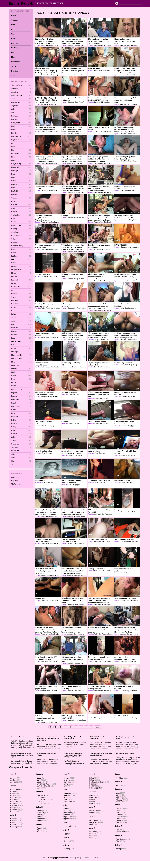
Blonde (21, 157)
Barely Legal (21, 123)
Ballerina (13, 791)
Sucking (14, 48)
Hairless (66, 809)
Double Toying (42, 799)
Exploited (40, 821)
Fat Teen (21, 256)
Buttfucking (21, 191)
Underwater (120, 832)
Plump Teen (21, 406)
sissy (80, 217)
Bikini (21, 147)
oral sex (86, 134)
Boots (12, 807)
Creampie (21, 229)
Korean (21, 331)
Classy (21, 208)
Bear (53, 661)
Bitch (21, 150)
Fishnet (39, 832)
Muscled (92, 803)
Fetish (21, 263)
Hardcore (44, 190)
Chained (13, 821)
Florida (21, 273)
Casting (21, 201)
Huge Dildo (67, 817)
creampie (85, 217)
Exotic (39, 817)
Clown (21, 218)
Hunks (60, 104)
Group (139, 247)
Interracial (133, 45)
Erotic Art (40, 813)
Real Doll (21, 423)
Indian (21, 314)
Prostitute (119, 778)
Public (21, 420)
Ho (21, 311)
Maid (91, 795)
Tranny (118, 820)
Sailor (21, 437)
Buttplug (21, 194)
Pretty (21, 413)
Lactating (66, 849)
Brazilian (13, 809)
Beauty (13, 797)
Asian (21, 109)
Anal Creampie (21, 95)
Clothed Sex (21, 215)
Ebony (39, 811)
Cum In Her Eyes (43, 786)
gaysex (113, 310)
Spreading (120, 799)
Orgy (96, 249)
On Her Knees (21, 389)
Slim (21, 464)
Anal (21, 99)
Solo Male (124, 161)
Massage (21, 352)
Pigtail (21, 403)
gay (78, 394)
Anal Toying (21, 102)
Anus (13, 75)
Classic (13, 825)
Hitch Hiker (67, 813)
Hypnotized (67, 819)
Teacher (119, 808)
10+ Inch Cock (21, 85)
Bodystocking (21, 164)
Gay (55, 45)
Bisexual (13, 805)
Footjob (21, 276)
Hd (64, 811)
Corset (39, 780)
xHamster (64, 394)
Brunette (13, 811)
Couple (39, 782)
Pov (12, 52)
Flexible (66, 778)
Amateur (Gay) (100, 398)
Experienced (42, 819)
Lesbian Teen (21, 341)
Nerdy (21, 375)
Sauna (21, 440)
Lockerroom (94, 786)
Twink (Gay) (73, 423)
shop (59, 249)
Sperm (118, 797)
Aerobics (21, 88)
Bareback (71, 102)
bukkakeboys (138, 220)
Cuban (21, 239)
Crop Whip (21, 232)
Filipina (39, 830)
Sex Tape (21, 447)
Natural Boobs (95, 811)
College (134, 161)
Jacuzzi (21, 317)
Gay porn (14, 481)
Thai (117, 812)
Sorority (119, 795)
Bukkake (21, 184)
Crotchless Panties (44, 784)
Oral (91, 824)
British (21, 181)
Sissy (13, 34)
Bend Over (14, 801)
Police (21, 410)
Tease (118, 810)
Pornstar (60, 163)
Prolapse (21, 416)
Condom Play (21, 225)
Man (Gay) (72, 394)
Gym (65, 799)
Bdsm (12, 795)
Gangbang (67, 793)
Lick (21, 345)
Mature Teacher (21, 358)
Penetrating (21, 399)
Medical (92, 799)
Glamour (66, 795)
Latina (91, 780)
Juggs (65, 834)
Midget (92, 801)
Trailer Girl (120, 818)
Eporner (38, 45)
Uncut (57, 600)
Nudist (91, 813)
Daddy (103, 718)
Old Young (93, 820)
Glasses (21, 293)
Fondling (66, 780)
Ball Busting (15, 789)
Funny (65, 784)
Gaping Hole (21, 287)
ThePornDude (16, 484)
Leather (21, 334)
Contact (87, 858)
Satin (118, 793)
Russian (21, 434)
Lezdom (92, 784)
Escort (39, 815)
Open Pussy (94, 822)
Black (13, 38)
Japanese (44, 104)
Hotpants (66, 815)
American (21, 92)
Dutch (21, 252)
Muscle (48, 131)
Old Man (21, 386)
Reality (56, 367)
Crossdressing (21, 235)
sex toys (60, 45)
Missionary (21, 365)
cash (104, 340)
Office (21, 382)
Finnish (21, 266)
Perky (91, 836)
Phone (92, 838)
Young (118, 849)
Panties (21, 396)
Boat (21, 160)
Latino (101, 131)
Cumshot (21, 242)
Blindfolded (21, 153)
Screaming (21, 444)
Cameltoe (21, 198)
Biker (21, 143)
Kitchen (66, 841)
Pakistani (93, 832)
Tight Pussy (120, 816)
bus (112, 340)
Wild (117, 841)
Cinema (21, 205)
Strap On (119, 801)
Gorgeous (21, 300)
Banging (21, 119)
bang (108, 340)
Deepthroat (41, 795)
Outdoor (14, 20)
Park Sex (93, 834)
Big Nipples (14, 803)
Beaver (13, 799)
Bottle (21, 177)
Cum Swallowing (21, 246)
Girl (21, 290)
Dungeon (40, 803)
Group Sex (67, 797)
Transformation (121, 822)
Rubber (21, 430)
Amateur (44, 45)
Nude (21, 379)
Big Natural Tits (21, 140)
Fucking (21, 283)
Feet (21, 259)
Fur (64, 786)
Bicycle (21, 133)
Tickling (119, 814)
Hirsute (21, 307)
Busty (21, 188)
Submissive (15, 62)
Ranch (118, 785)
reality (86, 75)
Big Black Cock (21, 136)
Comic (21, 222)
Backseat (21, 116)
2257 (102, 858)
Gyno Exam (67, 801)
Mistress (21, 369)
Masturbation (108, 604)
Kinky (21, 324)
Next (97, 727)
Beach (21, 126)
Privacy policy (75, 858)
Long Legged (94, 788)
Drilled (13, 15)
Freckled (21, 280)
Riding (21, 427)
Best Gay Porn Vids (21, 3)
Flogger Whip (21, 270)
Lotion (21, 348)
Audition (13, 782)
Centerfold (14, 819)
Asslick (13, 780)
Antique (13, 778)
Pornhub (91, 70)
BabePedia (15, 477)
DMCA (95, 858)
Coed (39, 778)
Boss (21, 174)
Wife (13, 25)
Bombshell (21, 167)
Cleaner (21, 211)
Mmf (21, 372)
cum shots (107, 310)
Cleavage (14, 827)
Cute (38, 788)
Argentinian (21, 106)
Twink (13, 66)
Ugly (117, 830)
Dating (21, 249)
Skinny (21, 454)
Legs (21, 338)
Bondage (21, 170)
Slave (21, 461)
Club (13, 29)
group (138, 104)
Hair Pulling (21, 304)
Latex (91, 778)
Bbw (12, 793)
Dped (39, 801)
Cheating (13, 823)
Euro (76, 102)
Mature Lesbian (21, 355)
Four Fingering (69, 782)
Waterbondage (121, 839)
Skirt (21, 457)
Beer (21, 129)
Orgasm (21, 393)
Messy (13, 57)
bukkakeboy (84, 516)
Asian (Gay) (73, 484)
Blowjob (83, 45)
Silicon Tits (21, 451)
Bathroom (15, 43)
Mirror (21, 362)
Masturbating (94, 797)
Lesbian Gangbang (96, 782)
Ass (21, 112)
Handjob (14, 71)
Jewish (21, 321)
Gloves (21, 297)
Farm (39, 828)
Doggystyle (41, 797)
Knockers (21, 328)
